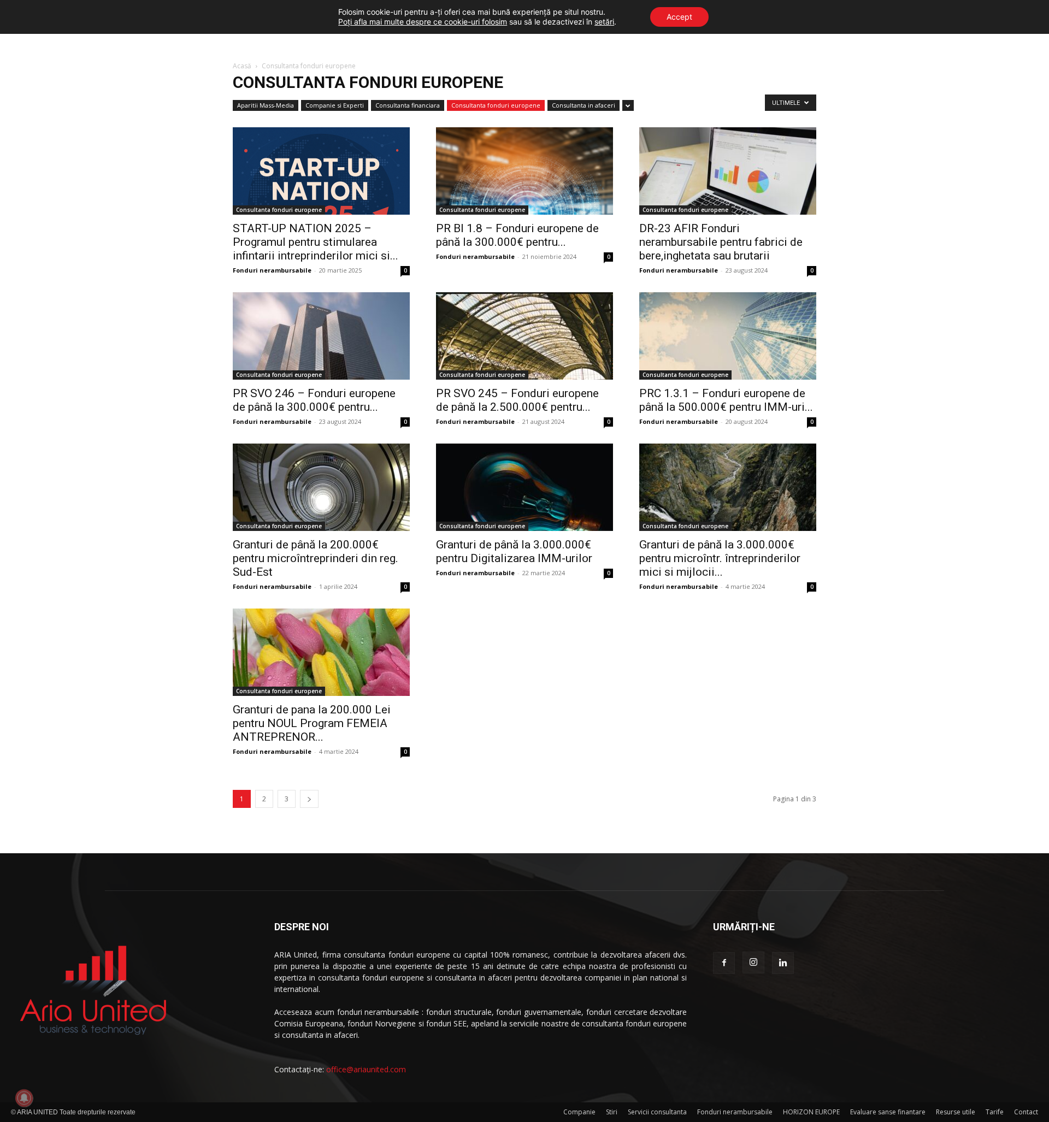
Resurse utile (955, 1112)
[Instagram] (753, 962)
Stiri (611, 1112)
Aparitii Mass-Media (265, 105)
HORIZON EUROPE (811, 1112)
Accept (679, 16)
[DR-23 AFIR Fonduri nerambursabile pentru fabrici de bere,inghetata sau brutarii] (727, 171)
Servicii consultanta (657, 1112)
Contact (1026, 1112)
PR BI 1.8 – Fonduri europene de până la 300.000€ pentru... (517, 235)
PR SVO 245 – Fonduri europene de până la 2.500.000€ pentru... (517, 400)
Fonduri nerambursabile (272, 270)
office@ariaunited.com (366, 1069)
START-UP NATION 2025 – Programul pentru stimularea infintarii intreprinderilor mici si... (315, 242)
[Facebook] (724, 963)
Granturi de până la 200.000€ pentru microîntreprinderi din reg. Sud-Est (315, 558)
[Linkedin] (783, 963)
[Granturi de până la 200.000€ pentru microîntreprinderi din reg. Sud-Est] (321, 487)
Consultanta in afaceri (583, 105)
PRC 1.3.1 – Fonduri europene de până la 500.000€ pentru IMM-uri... (726, 400)
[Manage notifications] (24, 1098)
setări (604, 21)
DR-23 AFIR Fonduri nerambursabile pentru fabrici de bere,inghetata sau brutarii (721, 242)
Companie (579, 1112)
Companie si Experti (334, 105)
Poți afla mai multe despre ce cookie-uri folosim (422, 21)
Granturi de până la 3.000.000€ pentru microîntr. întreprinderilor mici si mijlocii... (719, 558)
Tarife (995, 1112)
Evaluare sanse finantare (888, 1112)
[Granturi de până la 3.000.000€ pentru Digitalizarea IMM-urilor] (524, 487)
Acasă (242, 65)
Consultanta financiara (407, 105)
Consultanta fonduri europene (495, 105)
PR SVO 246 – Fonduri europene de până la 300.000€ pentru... (314, 400)
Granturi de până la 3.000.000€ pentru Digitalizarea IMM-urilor (514, 551)
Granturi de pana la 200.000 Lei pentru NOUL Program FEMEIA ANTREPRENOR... (312, 723)
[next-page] (309, 799)
